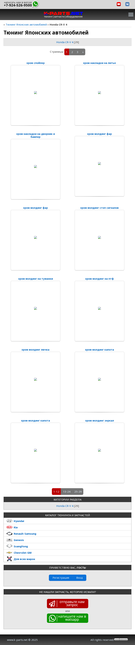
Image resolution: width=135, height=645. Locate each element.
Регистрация (61, 577)
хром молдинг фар (99, 134)
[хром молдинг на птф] (99, 308)
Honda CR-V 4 (64, 42)
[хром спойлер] (35, 92)
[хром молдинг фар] (99, 163)
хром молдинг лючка (35, 349)
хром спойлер (36, 63)
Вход (79, 577)
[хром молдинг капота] (99, 379)
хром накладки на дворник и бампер (35, 135)
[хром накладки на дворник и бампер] (35, 166)
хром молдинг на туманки (35, 278)
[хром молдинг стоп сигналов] (99, 237)
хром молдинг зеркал (99, 420)
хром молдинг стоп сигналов (99, 207)
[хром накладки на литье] (99, 92)
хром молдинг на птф (99, 278)
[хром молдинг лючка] (35, 379)
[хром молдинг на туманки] (35, 308)
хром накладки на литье (99, 63)
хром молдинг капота (99, 349)
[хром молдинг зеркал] (99, 450)
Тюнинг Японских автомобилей (26, 24)
